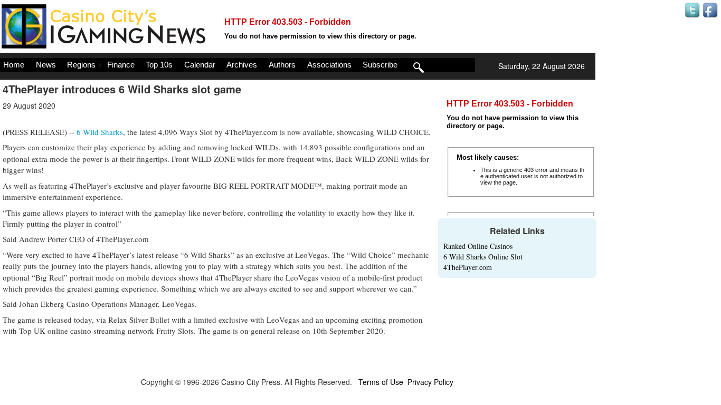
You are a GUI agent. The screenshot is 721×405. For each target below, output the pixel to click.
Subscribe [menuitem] (380, 64)
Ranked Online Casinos (478, 246)
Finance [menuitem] (121, 64)
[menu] (237, 65)
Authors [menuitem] (282, 64)
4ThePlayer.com (467, 267)
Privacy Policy (430, 382)
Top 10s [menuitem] (159, 64)
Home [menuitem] (13, 64)
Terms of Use (380, 382)
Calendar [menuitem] (199, 64)
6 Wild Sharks (100, 132)
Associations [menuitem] (329, 64)
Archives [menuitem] (241, 64)
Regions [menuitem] (81, 64)
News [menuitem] (46, 64)
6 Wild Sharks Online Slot (483, 257)
